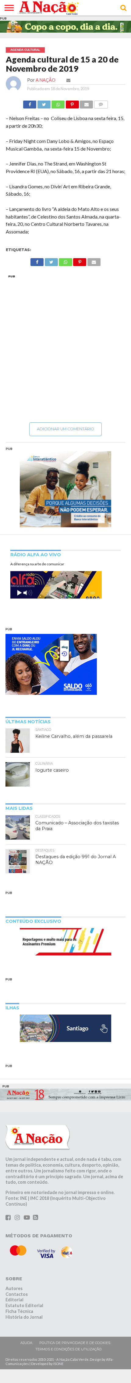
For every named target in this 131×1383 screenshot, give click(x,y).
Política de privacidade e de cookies (74, 1343)
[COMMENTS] (101, 103)
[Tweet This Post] (44, 103)
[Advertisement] (65, 348)
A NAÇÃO (45, 80)
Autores (14, 1288)
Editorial (14, 1299)
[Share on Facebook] (29, 103)
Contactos (16, 1294)
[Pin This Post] (72, 103)
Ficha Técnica (19, 1311)
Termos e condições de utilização (68, 1349)
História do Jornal (24, 1317)
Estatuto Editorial (24, 1305)
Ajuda (26, 1343)
